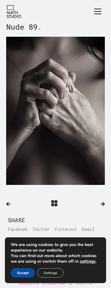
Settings (50, 272)
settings (88, 261)
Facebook (18, 229)
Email (88, 229)
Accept (23, 272)
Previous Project (8, 204)
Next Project (103, 204)
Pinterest (66, 229)
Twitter (41, 229)
